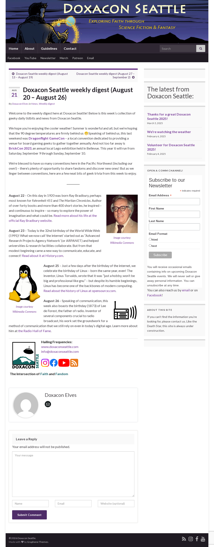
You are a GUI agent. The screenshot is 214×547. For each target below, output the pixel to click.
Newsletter (48, 58)
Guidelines (49, 48)
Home (13, 48)
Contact (70, 48)
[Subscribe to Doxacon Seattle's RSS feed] (184, 538)
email (186, 290)
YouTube (30, 58)
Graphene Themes (37, 541)
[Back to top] (204, 537)
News (34, 103)
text (154, 245)
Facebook (14, 58)
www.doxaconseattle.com (59, 347)
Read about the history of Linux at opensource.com (79, 291)
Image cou (119, 237)
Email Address (160, 195)
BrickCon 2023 (20, 148)
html (155, 239)
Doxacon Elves (20, 103)
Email (90, 58)
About (29, 48)
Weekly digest (47, 103)
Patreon (77, 58)
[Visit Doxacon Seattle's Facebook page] (196, 538)
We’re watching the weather (169, 132)
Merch (64, 58)
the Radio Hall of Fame (34, 331)
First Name (156, 208)
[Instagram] (191, 538)
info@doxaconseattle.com (60, 351)
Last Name (156, 221)
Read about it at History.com (42, 256)
